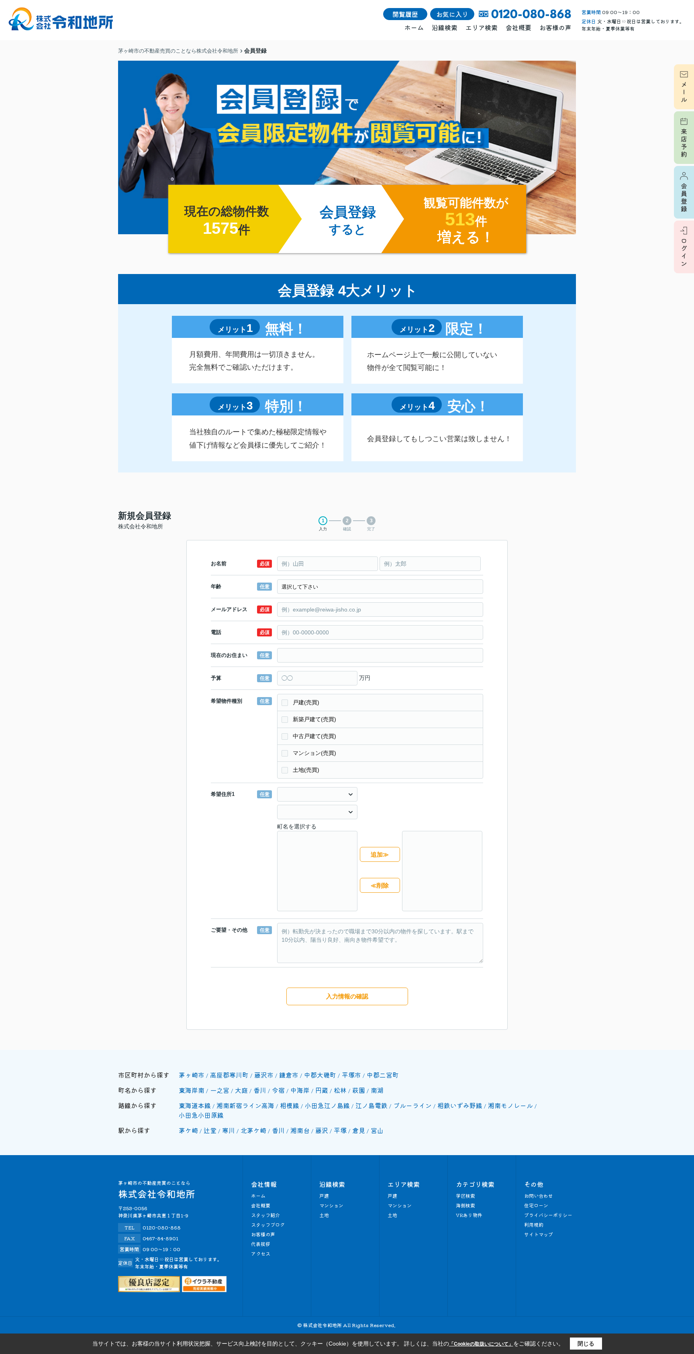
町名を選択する (296, 826)
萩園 (358, 1090)
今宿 (278, 1090)
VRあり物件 (469, 1214)
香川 (259, 1090)
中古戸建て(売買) (314, 736)
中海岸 (300, 1090)
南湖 (377, 1090)
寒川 (228, 1130)
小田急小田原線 (201, 1115)
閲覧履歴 (405, 14)
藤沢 (321, 1130)
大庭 (241, 1090)
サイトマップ (538, 1234)
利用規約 (533, 1224)
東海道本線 (195, 1105)
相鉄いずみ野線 (459, 1105)
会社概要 (518, 27)
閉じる (586, 1343)
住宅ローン (536, 1205)
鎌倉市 (288, 1075)
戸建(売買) (306, 702)
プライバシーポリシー (548, 1214)
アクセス (260, 1253)
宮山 (377, 1130)
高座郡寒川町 (229, 1075)
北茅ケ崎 (253, 1130)
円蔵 (321, 1090)
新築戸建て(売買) (314, 719)
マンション (331, 1205)
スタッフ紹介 (265, 1214)
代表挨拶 (260, 1243)
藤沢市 (264, 1075)
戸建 (324, 1195)
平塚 (340, 1130)
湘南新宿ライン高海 (245, 1105)
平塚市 (351, 1075)
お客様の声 (555, 27)
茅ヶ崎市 (191, 1075)
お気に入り (452, 14)
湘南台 (300, 1130)
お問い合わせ (538, 1195)
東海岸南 (191, 1090)
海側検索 (465, 1205)
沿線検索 (444, 27)
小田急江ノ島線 (327, 1105)
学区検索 (465, 1195)
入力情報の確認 (347, 996)
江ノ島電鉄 (371, 1105)
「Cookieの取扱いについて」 (481, 1344)
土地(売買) (306, 770)
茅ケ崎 (188, 1130)
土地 (324, 1214)
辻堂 (210, 1130)
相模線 (289, 1105)
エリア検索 (481, 27)
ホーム (414, 27)
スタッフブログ (268, 1224)
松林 (340, 1090)
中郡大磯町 (320, 1075)
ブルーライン (412, 1105)
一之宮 (219, 1090)
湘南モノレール (510, 1105)
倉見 (358, 1130)
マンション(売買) (314, 753)
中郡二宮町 (383, 1075)
